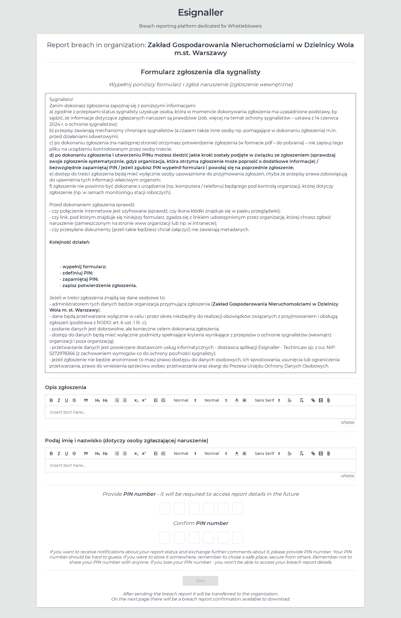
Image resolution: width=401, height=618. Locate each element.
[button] (184, 400)
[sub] (136, 400)
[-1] (156, 400)
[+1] (163, 400)
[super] (144, 400)
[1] (97, 400)
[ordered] (117, 400)
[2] (105, 400)
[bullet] (124, 400)
